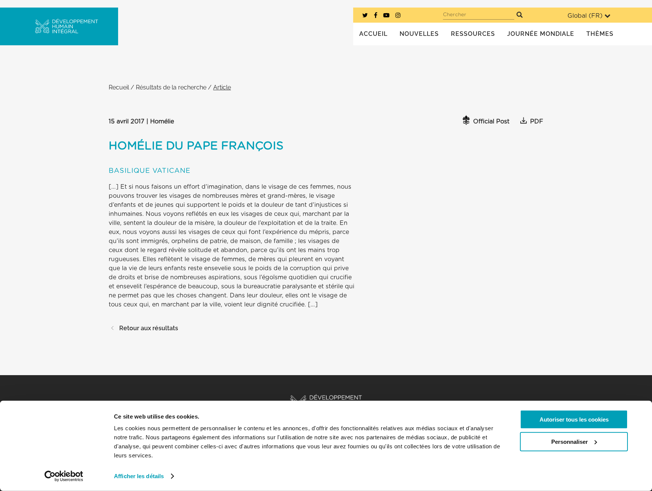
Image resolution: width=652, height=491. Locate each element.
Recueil (119, 87)
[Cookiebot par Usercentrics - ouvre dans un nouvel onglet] (64, 476)
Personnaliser (569, 441)
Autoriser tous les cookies (574, 419)
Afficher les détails (139, 476)
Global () (585, 16)
